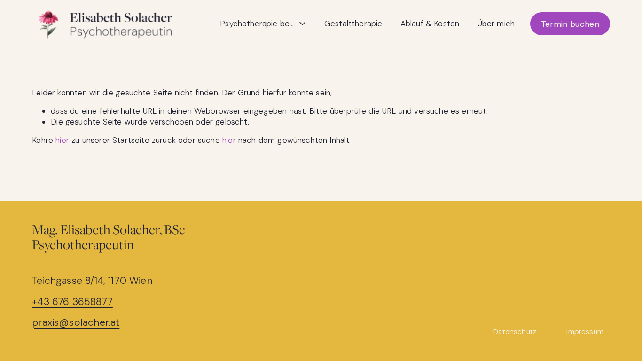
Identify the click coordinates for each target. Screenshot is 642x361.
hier (62, 140)
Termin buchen (570, 24)
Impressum (584, 332)
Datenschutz (514, 332)
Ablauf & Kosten (430, 23)
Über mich (496, 23)
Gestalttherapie (353, 23)
